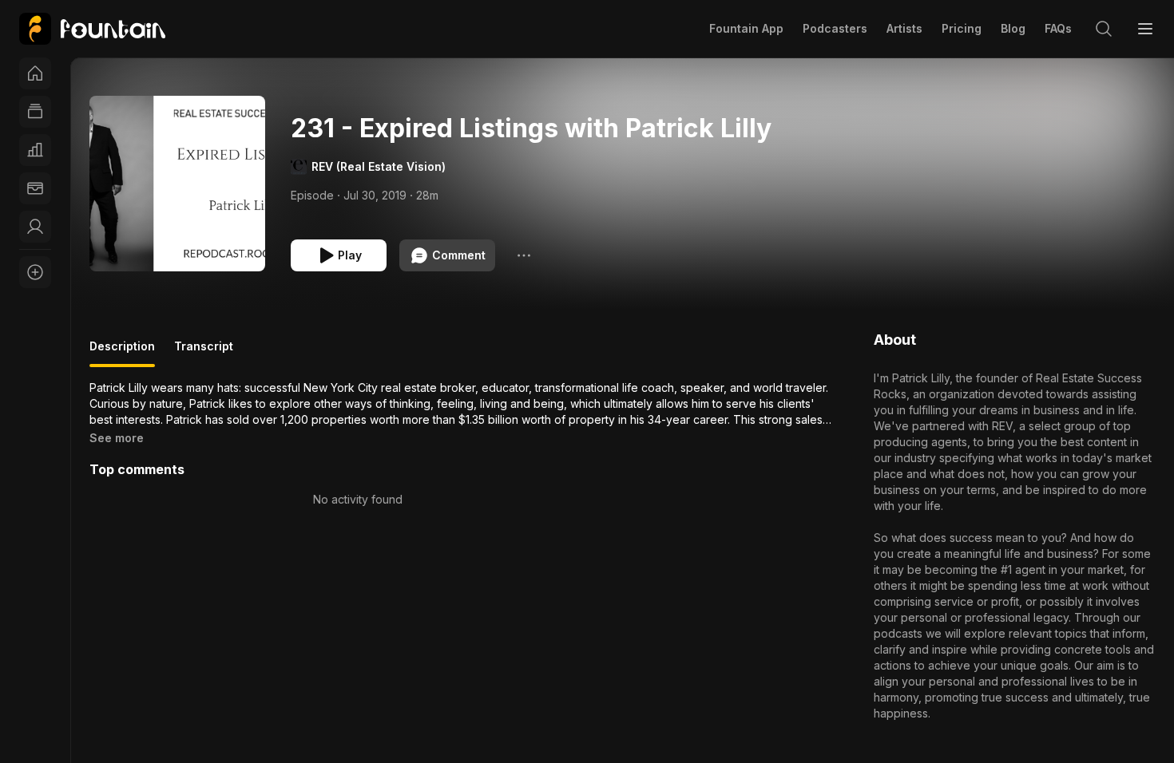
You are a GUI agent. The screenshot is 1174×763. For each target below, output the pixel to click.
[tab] (122, 352)
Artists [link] (904, 28)
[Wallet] (35, 188)
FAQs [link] (1058, 28)
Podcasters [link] (835, 28)
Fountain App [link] (746, 28)
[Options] (524, 255)
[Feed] (35, 112)
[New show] (35, 272)
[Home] (35, 73)
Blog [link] (1013, 28)
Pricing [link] (962, 28)
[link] (92, 29)
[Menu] (1145, 28)
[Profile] (35, 227)
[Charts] (35, 150)
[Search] (1104, 29)
